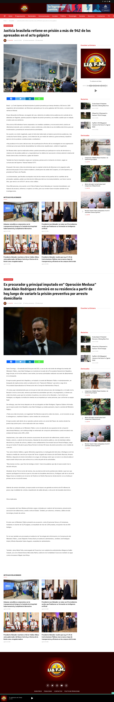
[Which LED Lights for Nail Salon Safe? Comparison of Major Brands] (95, 173)
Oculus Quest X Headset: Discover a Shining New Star (100, 105)
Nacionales (32, 16)
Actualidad (8, 25)
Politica (63, 16)
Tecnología (72, 16)
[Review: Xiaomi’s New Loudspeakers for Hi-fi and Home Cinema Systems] (95, 200)
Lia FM (11, 40)
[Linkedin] (29, 98)
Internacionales (44, 16)
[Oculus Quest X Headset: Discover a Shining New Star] (86, 106)
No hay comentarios (29, 40)
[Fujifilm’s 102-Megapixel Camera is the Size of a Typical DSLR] (86, 125)
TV (109, 16)
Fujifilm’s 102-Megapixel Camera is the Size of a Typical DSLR (101, 125)
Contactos (101, 16)
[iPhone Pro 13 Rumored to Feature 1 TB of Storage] (86, 115)
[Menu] (5, 16)
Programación (20, 16)
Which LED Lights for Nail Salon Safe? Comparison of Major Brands (95, 185)
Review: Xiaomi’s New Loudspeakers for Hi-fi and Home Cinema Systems (97, 211)
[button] (95, 90)
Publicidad (48, 691)
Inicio (10, 16)
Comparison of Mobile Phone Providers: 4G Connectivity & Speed (96, 158)
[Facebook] (11, 98)
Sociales (82, 16)
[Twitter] (20, 98)
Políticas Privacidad (72, 691)
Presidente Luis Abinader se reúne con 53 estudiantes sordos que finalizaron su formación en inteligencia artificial (59, 226)
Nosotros (91, 16)
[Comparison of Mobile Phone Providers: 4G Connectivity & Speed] (95, 147)
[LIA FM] (25, 8)
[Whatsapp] (39, 98)
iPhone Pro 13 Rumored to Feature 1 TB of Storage (99, 114)
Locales (55, 16)
